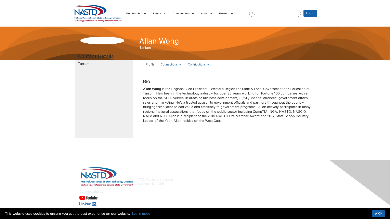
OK (379, 213)
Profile (150, 64)
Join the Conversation (211, 179)
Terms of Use (264, 183)
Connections (169, 64)
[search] (253, 13)
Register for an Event (211, 183)
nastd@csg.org (148, 189)
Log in (310, 13)
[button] (136, 13)
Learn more (141, 213)
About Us (261, 179)
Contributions (197, 64)
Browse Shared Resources (215, 187)
